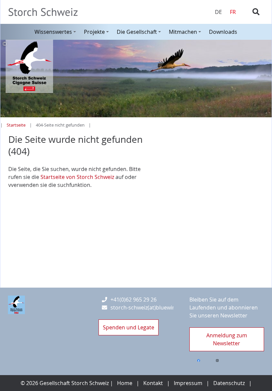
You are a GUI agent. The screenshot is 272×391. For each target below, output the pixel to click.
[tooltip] (136, 44)
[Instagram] (217, 360)
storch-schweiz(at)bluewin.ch (146, 307)
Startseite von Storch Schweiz (77, 177)
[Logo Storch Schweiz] (16, 305)
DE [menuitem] (218, 12)
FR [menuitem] (233, 12)
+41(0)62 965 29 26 (133, 299)
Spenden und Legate (128, 327)
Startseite (16, 125)
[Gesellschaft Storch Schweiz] (45, 12)
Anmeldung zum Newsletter (226, 339)
